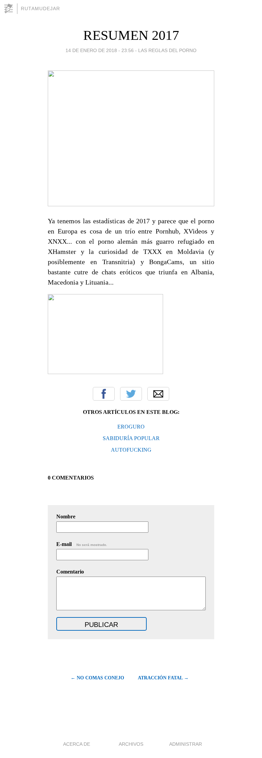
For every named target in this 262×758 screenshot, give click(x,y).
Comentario (70, 572)
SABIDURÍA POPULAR (131, 438)
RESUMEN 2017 (131, 35)
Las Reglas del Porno (167, 50)
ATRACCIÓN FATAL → (163, 677)
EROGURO (131, 427)
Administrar (185, 744)
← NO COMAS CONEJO (97, 677)
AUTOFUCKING (131, 450)
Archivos (131, 744)
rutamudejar (40, 8)
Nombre (65, 516)
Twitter (131, 394)
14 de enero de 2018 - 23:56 (100, 50)
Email (158, 394)
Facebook (104, 394)
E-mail (81, 544)
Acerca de (76, 744)
